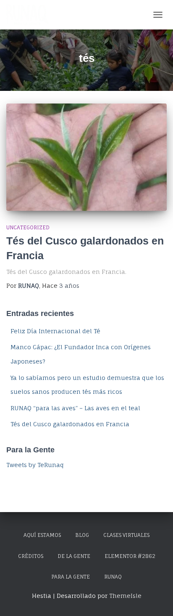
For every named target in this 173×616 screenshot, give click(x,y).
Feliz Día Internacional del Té (55, 331)
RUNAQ (113, 577)
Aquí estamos (42, 535)
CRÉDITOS (30, 556)
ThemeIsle (125, 595)
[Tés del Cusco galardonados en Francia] (86, 157)
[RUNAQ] (30, 14)
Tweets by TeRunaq (35, 464)
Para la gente (70, 577)
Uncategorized (28, 227)
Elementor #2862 (130, 556)
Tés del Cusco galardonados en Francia (69, 423)
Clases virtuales (126, 535)
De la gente (74, 556)
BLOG (82, 535)
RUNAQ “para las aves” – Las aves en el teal (75, 408)
